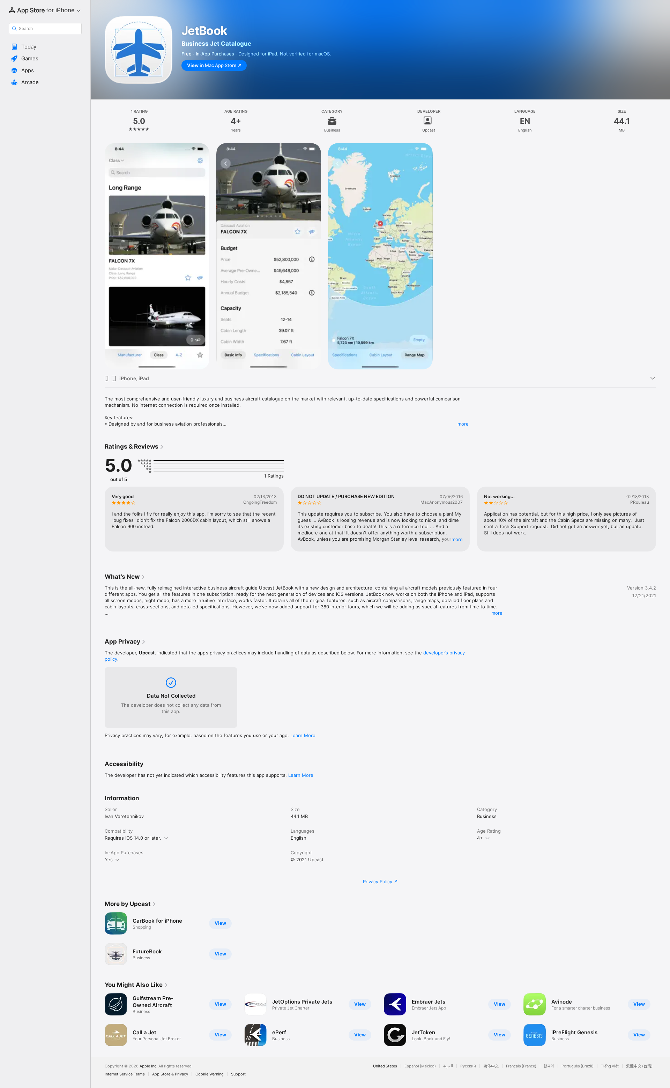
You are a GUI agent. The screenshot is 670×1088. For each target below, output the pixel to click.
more (463, 424)
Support (238, 1074)
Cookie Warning (209, 1074)
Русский (468, 1066)
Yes (109, 859)
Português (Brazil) (577, 1066)
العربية (448, 1066)
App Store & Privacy (170, 1074)
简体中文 (491, 1066)
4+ (480, 838)
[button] (45, 47)
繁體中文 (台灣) (639, 1066)
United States (385, 1066)
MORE (457, 539)
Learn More (302, 735)
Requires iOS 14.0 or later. (133, 838)
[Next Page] (663, 519)
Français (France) (521, 1066)
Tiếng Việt (610, 1066)
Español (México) (420, 1066)
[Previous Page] (98, 519)
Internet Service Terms (125, 1074)
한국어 (549, 1066)
